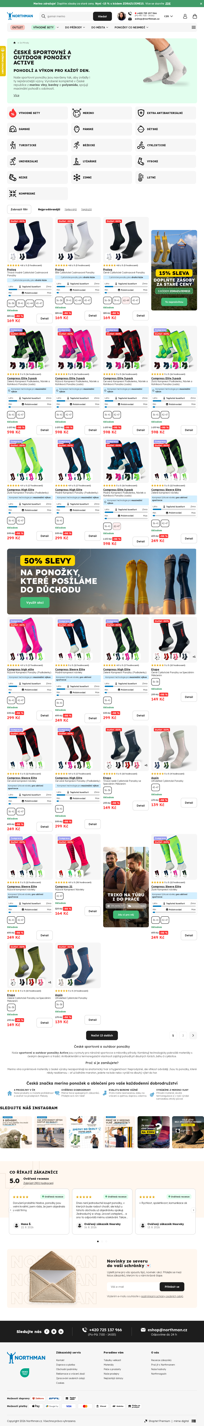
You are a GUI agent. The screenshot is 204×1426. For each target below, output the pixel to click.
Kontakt (60, 1360)
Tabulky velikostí (112, 1360)
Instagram (45, 1107)
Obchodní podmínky (66, 1369)
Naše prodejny (111, 1373)
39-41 (20, 303)
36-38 (11, 303)
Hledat (102, 16)
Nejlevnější (71, 209)
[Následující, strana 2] (193, 1035)
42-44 (30, 303)
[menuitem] (17, 27)
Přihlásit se (172, 1286)
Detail (45, 318)
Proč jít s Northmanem (163, 1364)
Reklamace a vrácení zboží (70, 1373)
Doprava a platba (65, 1364)
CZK (166, 16)
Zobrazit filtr (19, 209)
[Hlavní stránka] (15, 43)
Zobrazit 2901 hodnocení (38, 1183)
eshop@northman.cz (167, 1329)
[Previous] (10, 1210)
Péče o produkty (112, 1369)
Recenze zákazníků (161, 1360)
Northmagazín (158, 1373)
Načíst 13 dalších (102, 1035)
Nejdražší (86, 209)
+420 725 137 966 (105, 1329)
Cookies (60, 1383)
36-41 (11, 414)
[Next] (193, 1210)
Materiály (109, 1364)
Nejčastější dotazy (113, 1378)
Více (16, 95)
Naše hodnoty (158, 1369)
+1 (194, 656)
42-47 (21, 414)
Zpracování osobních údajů (70, 1378)
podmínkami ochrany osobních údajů (162, 1296)
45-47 (39, 303)
